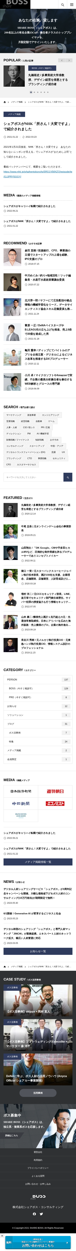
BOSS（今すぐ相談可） (42, 68)
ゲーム (51, 421)
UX (63, 452)
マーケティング (13, 415)
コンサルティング (14, 446)
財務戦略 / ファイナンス (17, 440)
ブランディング (13, 458)
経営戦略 (25, 421)
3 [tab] (38, 92)
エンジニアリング (50, 415)
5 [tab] (45, 92)
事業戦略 (42, 458)
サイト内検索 (62, 4)
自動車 (39, 421)
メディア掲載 (14, 114)
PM (29, 433)
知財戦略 (39, 440)
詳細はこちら (11, 1135)
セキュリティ (59, 458)
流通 (53, 452)
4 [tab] (41, 92)
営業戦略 (10, 421)
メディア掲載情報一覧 (38, 861)
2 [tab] (35, 92)
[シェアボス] (15, 4)
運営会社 (38, 1152)
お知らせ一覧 (38, 951)
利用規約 (38, 1160)
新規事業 (31, 415)
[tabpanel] (38, 76)
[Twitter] (41, 1214)
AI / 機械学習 (43, 433)
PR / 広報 (45, 427)
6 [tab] (48, 92)
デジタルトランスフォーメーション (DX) (25, 452)
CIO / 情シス (29, 427)
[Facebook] (34, 1214)
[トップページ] (5, 966)
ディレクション (13, 433)
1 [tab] (31, 92)
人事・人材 (11, 427)
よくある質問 (38, 1176)
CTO (29, 458)
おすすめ (54, 440)
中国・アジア (57, 446)
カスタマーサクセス (26, 464)
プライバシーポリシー (38, 1168)
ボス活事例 (12, 987)
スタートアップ (37, 446)
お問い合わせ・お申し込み (38, 1184)
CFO (8, 464)
